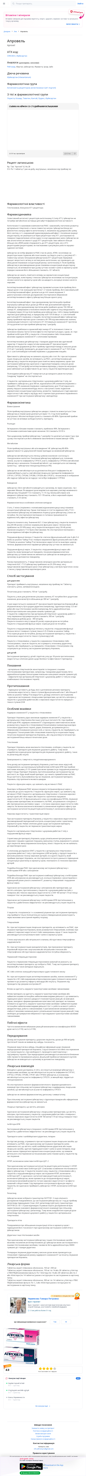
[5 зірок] (54, 1368)
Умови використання (43, 1433)
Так (54, 1322)
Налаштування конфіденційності (43, 1439)
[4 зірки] (51, 1368)
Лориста (11, 98)
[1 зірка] (40, 1368)
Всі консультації (41, 1406)
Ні (66, 1322)
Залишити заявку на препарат (43, 1428)
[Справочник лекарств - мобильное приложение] (43, 185)
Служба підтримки (43, 1436)
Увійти (80, 3)
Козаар (19, 98)
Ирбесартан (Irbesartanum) (19, 77)
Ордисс (41, 98)
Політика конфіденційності (43, 1431)
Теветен (26, 98)
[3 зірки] (47, 1368)
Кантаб (34, 98)
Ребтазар (11, 66)
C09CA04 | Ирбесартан (17, 56)
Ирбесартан (50, 98)
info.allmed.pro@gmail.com (44, 1449)
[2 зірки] (43, 1368)
